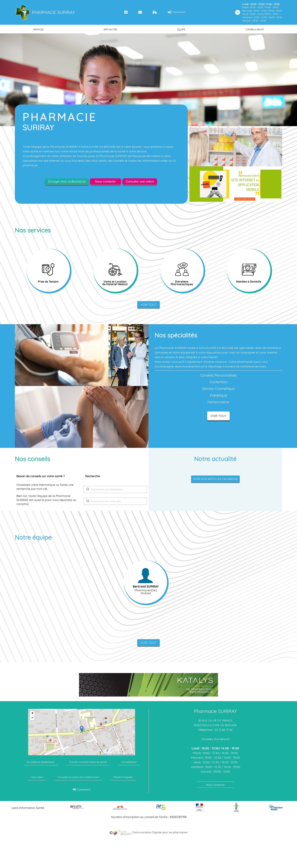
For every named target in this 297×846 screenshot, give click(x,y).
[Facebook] (126, 12)
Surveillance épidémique (40, 761)
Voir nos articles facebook (215, 479)
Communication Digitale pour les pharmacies (159, 832)
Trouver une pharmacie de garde (88, 761)
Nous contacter (105, 181)
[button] (82, 729)
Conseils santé (254, 29)
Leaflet (104, 754)
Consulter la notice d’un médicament (78, 777)
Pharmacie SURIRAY (53, 12)
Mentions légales (123, 777)
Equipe (181, 29)
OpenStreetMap (117, 754)
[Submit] (87, 489)
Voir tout (148, 304)
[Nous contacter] (140, 12)
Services (38, 29)
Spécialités (110, 29)
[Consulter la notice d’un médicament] (154, 12)
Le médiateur (129, 761)
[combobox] (115, 489)
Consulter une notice (140, 181)
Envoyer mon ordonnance (66, 181)
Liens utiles (36, 777)
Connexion (178, 12)
